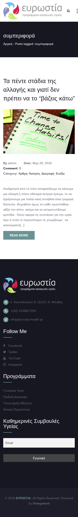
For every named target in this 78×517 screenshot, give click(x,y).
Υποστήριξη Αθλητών (17, 403)
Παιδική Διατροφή (15, 397)
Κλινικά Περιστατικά (16, 409)
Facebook (15, 345)
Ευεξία (60, 173)
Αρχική (7, 44)
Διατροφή (47, 173)
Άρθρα (23, 173)
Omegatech (41, 503)
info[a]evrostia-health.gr (26, 319)
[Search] (68, 11)
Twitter (13, 352)
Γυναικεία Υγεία (13, 390)
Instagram (15, 364)
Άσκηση (34, 173)
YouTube (14, 358)
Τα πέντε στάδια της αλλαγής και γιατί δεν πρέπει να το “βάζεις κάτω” (39, 90)
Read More (19, 235)
